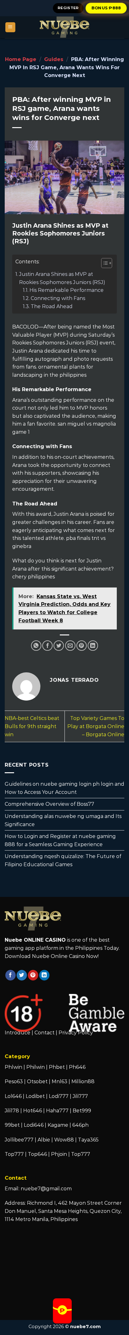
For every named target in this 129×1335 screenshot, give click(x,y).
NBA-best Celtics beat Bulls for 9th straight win (32, 726)
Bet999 (82, 1111)
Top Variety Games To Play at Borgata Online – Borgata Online (95, 726)
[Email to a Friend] (70, 645)
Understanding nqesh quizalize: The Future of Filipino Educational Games (63, 861)
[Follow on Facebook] (10, 975)
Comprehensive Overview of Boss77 (49, 804)
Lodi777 (59, 1096)
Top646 (37, 1154)
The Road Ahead (52, 306)
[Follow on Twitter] (22, 975)
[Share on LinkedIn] (93, 645)
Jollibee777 (19, 1140)
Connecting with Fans (58, 298)
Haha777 (57, 1111)
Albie (44, 1140)
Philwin (35, 1067)
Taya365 (88, 1140)
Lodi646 (34, 1125)
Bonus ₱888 (106, 8)
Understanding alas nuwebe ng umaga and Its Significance (63, 820)
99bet (13, 1125)
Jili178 (12, 1111)
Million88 (83, 1081)
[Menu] (10, 27)
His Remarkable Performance (66, 290)
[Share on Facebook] (47, 645)
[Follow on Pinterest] (33, 975)
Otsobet (37, 1081)
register (68, 8)
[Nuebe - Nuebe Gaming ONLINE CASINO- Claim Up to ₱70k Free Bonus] (64, 27)
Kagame (58, 1125)
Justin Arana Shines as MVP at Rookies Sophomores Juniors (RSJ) (62, 278)
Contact (44, 1033)
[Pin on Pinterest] (81, 645)
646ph (80, 1125)
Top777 (14, 1154)
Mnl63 (59, 1081)
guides (53, 59)
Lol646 (13, 1096)
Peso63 (14, 1081)
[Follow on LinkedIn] (44, 975)
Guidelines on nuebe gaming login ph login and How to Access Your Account (64, 788)
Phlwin (13, 1067)
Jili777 (80, 1096)
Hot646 (32, 1111)
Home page (20, 59)
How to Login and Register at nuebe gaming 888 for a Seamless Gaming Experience (60, 841)
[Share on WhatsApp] (36, 645)
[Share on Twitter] (59, 645)
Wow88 (64, 1140)
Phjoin (59, 1154)
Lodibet (35, 1096)
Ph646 (77, 1067)
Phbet (57, 1067)
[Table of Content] (106, 263)
